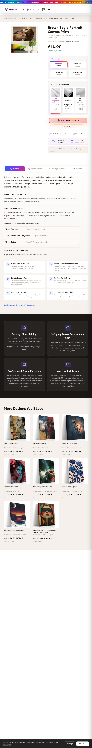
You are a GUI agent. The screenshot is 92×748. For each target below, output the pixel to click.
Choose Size (56, 59)
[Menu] (49, 9)
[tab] (14, 168)
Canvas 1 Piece (41, 18)
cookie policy (7, 745)
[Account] (38, 9)
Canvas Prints (14, 18)
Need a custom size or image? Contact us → (20, 305)
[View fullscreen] (42, 29)
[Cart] (44, 9)
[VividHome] (11, 9)
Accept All (82, 744)
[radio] (59, 64)
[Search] (23, 9)
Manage (70, 744)
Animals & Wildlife (28, 18)
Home (5, 18)
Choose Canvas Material (61, 84)
